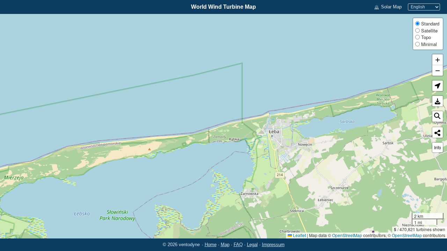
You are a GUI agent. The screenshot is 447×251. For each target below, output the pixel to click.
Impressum (273, 244)
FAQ (238, 244)
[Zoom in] (437, 59)
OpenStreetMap (347, 235)
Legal (252, 244)
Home (211, 244)
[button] (437, 86)
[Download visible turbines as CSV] (437, 101)
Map (225, 244)
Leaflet (299, 235)
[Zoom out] (437, 70)
